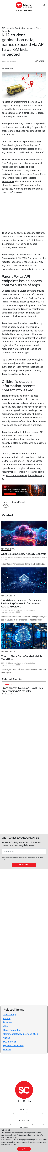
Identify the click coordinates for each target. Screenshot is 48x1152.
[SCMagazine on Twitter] (24, 1100)
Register (28, 11)
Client (6, 1026)
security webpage (22, 414)
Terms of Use (34, 857)
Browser (7, 1022)
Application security (25, 28)
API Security (9, 1014)
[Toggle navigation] (4, 4)
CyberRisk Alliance (17, 1113)
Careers (35, 1113)
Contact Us (27, 1113)
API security (8, 28)
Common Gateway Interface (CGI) (20, 1034)
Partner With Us (24, 1127)
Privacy (41, 1113)
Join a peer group (38, 1124)
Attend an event (27, 1124)
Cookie (6, 1037)
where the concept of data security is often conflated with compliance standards (24, 443)
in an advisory (22, 374)
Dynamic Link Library (13, 1045)
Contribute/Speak (16, 1124)
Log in (19, 11)
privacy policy (37, 1142)
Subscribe (24, 865)
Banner (6, 1018)
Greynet (7, 1049)
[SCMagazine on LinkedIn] (29, 1100)
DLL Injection (10, 1041)
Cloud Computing (12, 1030)
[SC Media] (24, 5)
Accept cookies (24, 1149)
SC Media (7, 1113)
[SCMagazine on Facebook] (18, 1100)
